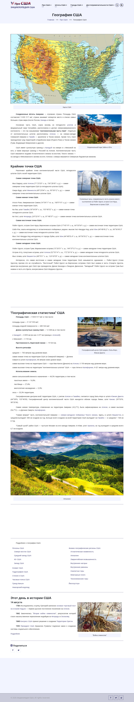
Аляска (53, 134)
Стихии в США (18, 575)
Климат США (17, 568)
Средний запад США (22, 555)
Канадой (48, 147)
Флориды (55, 616)
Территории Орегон (65, 621)
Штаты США (61, 5)
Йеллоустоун (74, 583)
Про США (46, 5)
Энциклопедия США (23, 7)
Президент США (27, 626)
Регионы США (18, 548)
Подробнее (15, 634)
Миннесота (31, 190)
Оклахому (65, 616)
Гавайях (101, 418)
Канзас (112, 399)
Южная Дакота (117, 396)
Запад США (19, 563)
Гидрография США (20, 572)
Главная (50, 20)
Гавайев (76, 396)
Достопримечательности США (100, 5)
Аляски (68, 396)
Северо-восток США (22, 551)
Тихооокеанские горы (79, 579)
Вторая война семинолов (44, 613)
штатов (70, 125)
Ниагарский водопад (20, 587)
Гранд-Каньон (18, 583)
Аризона (91, 425)
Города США (77, 5)
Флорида (27, 216)
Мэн (96, 229)
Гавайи (32, 137)
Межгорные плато (78, 575)
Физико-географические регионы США (84, 548)
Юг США (17, 559)
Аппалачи (75, 555)
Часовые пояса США (21, 579)
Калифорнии (88, 367)
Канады (44, 120)
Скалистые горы (77, 571)
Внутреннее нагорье (79, 563)
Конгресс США (26, 621)
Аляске (76, 363)
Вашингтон (31, 256)
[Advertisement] (67, 290)
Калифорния (31, 359)
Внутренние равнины (79, 567)
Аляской (56, 335)
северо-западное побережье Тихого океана (79, 415)
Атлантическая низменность (82, 551)
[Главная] (21, 3)
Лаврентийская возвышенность (83, 559)
